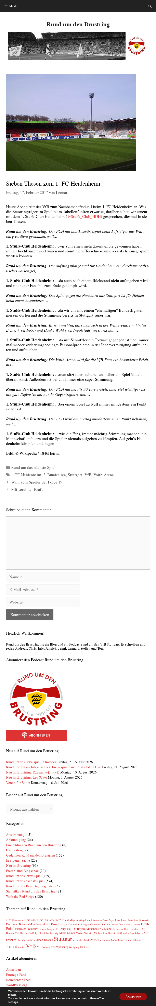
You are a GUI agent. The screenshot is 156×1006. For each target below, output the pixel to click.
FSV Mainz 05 (106, 929)
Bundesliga (59, 924)
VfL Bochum (43, 947)
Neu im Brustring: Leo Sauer (26, 777)
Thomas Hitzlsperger (134, 939)
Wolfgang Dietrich (79, 947)
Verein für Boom (18, 782)
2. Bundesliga (54, 474)
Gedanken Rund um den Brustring (30, 855)
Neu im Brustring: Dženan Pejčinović (33, 772)
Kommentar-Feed (18, 979)
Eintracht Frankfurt (26, 929)
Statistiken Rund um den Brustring (31, 891)
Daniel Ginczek (133, 924)
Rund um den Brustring (78, 23)
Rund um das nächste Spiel (33, 467)
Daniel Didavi (118, 924)
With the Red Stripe (20, 896)
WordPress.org (16, 984)
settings (13, 1002)
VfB (87, 474)
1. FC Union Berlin (47, 920)
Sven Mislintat (82, 939)
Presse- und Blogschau (22, 870)
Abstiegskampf (84, 920)
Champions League (78, 924)
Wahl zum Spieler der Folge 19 (36, 482)
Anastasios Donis (100, 920)
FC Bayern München (85, 929)
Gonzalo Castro (123, 928)
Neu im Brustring (18, 865)
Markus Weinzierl (84, 933)
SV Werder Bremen (100, 940)
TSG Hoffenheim (15, 947)
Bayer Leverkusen (117, 920)
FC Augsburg (64, 929)
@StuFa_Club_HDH (84, 216)
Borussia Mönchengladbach (34, 924)
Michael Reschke (103, 933)
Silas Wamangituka (26, 939)
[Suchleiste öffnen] (150, 6)
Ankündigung (16, 839)
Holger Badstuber (40, 933)
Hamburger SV (138, 928)
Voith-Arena (103, 474)
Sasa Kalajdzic (136, 933)
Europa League (46, 929)
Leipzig (54, 933)
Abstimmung (15, 834)
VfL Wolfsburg (59, 947)
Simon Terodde (44, 940)
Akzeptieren (133, 996)
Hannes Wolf (13, 933)
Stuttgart (75, 474)
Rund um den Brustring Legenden (30, 886)
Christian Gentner (100, 924)
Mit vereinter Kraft (27, 489)
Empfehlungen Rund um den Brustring (33, 845)
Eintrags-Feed (16, 974)
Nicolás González (121, 933)
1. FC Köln (30, 920)
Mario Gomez (67, 933)
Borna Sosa (133, 920)
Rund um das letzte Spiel (24, 875)
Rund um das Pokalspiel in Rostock (31, 761)
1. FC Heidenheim (26, 474)
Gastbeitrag (14, 850)
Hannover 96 (25, 933)
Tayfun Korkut (117, 940)
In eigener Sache (18, 860)
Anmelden (13, 969)
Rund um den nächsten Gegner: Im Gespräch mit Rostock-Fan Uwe (53, 767)
